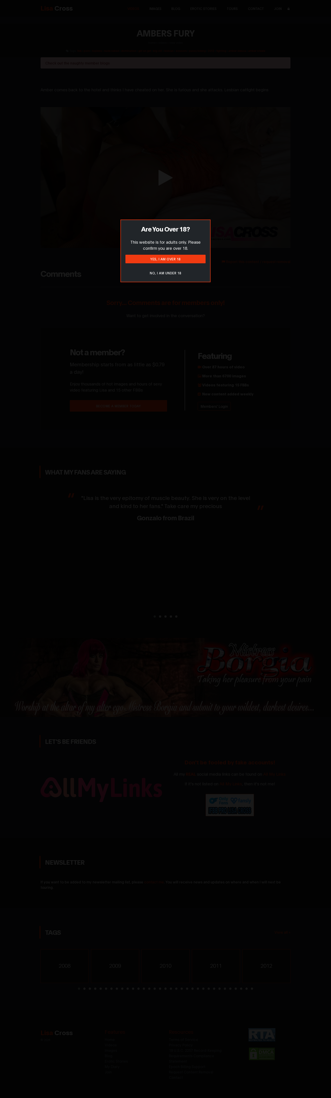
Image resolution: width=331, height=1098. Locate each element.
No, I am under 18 (165, 273)
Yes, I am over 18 (165, 259)
